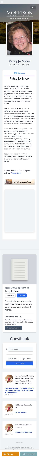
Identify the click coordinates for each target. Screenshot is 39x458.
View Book (10, 295)
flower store (16, 173)
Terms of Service (25, 449)
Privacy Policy (14, 449)
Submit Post (19, 363)
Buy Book (22, 295)
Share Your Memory (13, 328)
